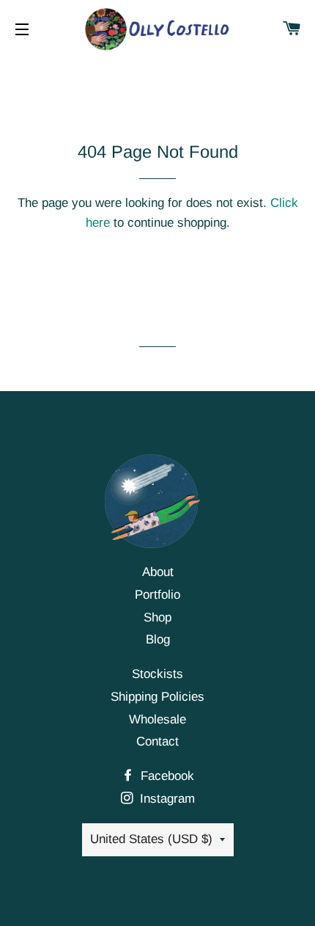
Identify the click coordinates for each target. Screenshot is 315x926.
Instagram (165, 799)
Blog (158, 639)
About (158, 572)
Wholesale (157, 719)
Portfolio (157, 595)
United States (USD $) (151, 839)
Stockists (157, 674)
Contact (157, 741)
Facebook (165, 776)
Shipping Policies (157, 697)
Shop (157, 617)
